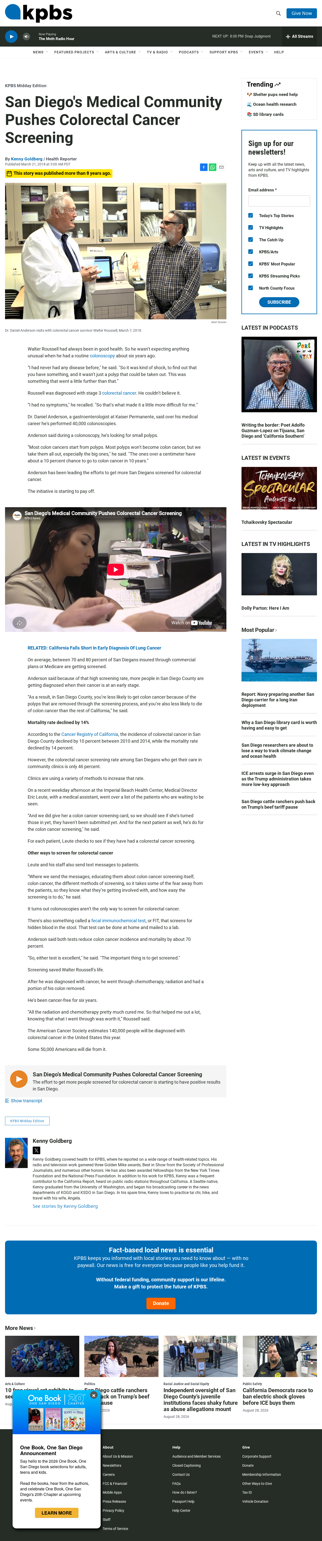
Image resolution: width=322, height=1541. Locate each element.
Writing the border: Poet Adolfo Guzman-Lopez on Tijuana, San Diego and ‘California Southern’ (273, 430)
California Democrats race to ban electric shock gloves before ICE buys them (278, 1396)
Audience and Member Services (196, 1456)
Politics (89, 1384)
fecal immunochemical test (118, 920)
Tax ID (247, 1492)
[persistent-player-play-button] (11, 36)
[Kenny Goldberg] (16, 1153)
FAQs (176, 1484)
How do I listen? (184, 1492)
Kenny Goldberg (27, 158)
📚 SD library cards (265, 114)
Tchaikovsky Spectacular (267, 522)
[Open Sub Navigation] (47, 52)
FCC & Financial (115, 1484)
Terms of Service (115, 1529)
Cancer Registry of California (89, 734)
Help (279, 52)
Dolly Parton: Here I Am (265, 608)
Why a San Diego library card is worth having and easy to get (279, 725)
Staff (106, 1520)
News (38, 52)
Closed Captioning (186, 1465)
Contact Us (181, 1474)
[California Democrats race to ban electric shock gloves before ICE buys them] (280, 1356)
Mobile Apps (112, 1492)
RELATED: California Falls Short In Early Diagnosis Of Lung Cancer (94, 647)
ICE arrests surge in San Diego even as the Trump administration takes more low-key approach (278, 779)
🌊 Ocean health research (272, 104)
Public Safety (252, 1384)
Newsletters (112, 1465)
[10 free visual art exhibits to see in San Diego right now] (42, 1356)
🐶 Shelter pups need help (272, 94)
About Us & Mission (118, 1456)
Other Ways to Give (257, 1484)
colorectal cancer (119, 393)
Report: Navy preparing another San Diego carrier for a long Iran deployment (278, 700)
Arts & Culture (120, 52)
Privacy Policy (113, 1511)
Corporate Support (256, 1456)
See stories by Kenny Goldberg (65, 1206)
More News (19, 1328)
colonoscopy (102, 355)
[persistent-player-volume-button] (26, 36)
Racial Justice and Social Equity (186, 1384)
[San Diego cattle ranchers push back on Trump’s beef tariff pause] (121, 1356)
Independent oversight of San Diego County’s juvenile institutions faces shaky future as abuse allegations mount (201, 1399)
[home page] (38, 13)
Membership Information (261, 1474)
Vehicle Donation (255, 1501)
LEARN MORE (57, 1513)
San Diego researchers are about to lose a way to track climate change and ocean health (277, 750)
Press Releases (114, 1501)
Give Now (302, 13)
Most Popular (258, 630)
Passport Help (183, 1501)
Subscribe (279, 302)
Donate (161, 1303)
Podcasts (189, 52)
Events (256, 52)
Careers (109, 1474)
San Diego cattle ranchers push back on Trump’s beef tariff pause (278, 804)
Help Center (181, 1511)
